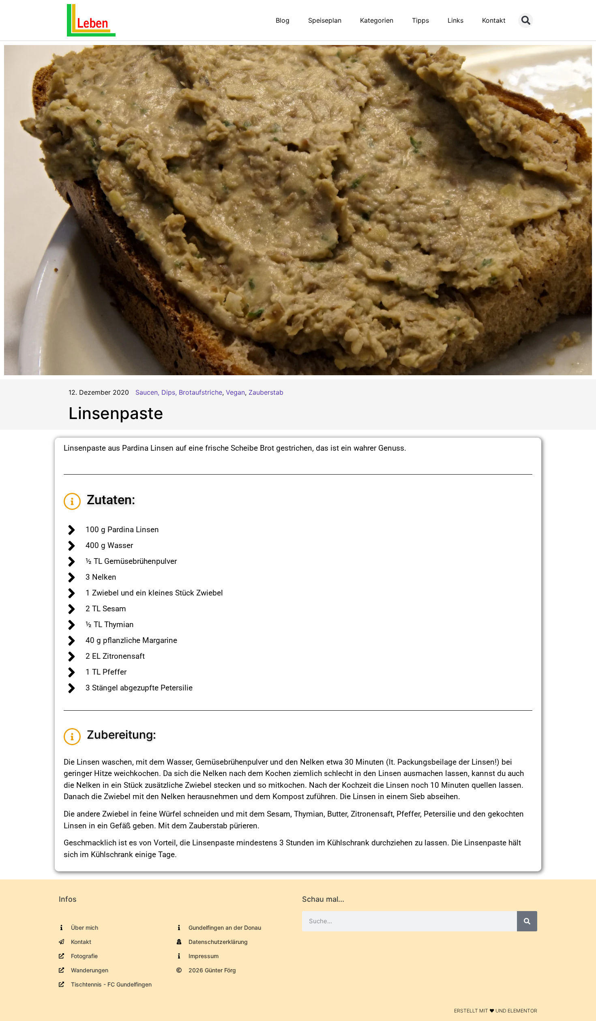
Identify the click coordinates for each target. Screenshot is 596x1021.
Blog (282, 20)
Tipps (420, 20)
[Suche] (527, 921)
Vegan (235, 392)
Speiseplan (324, 20)
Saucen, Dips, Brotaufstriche (178, 392)
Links (455, 20)
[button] (525, 20)
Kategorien (376, 20)
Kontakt (494, 20)
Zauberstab (266, 392)
